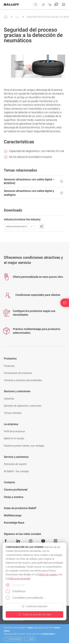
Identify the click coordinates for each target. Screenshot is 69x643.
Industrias (9, 398)
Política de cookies (47, 574)
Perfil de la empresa (14, 431)
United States (15, 639)
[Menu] (63, 4)
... (17, 15)
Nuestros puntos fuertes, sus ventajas (24, 445)
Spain (31, 639)
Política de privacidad (19, 578)
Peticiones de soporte (15, 464)
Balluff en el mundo (14, 438)
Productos (9, 365)
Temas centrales (13, 413)
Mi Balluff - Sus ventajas (16, 471)
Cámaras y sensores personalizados (23, 380)
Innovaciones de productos (18, 373)
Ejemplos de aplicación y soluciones (22, 405)
